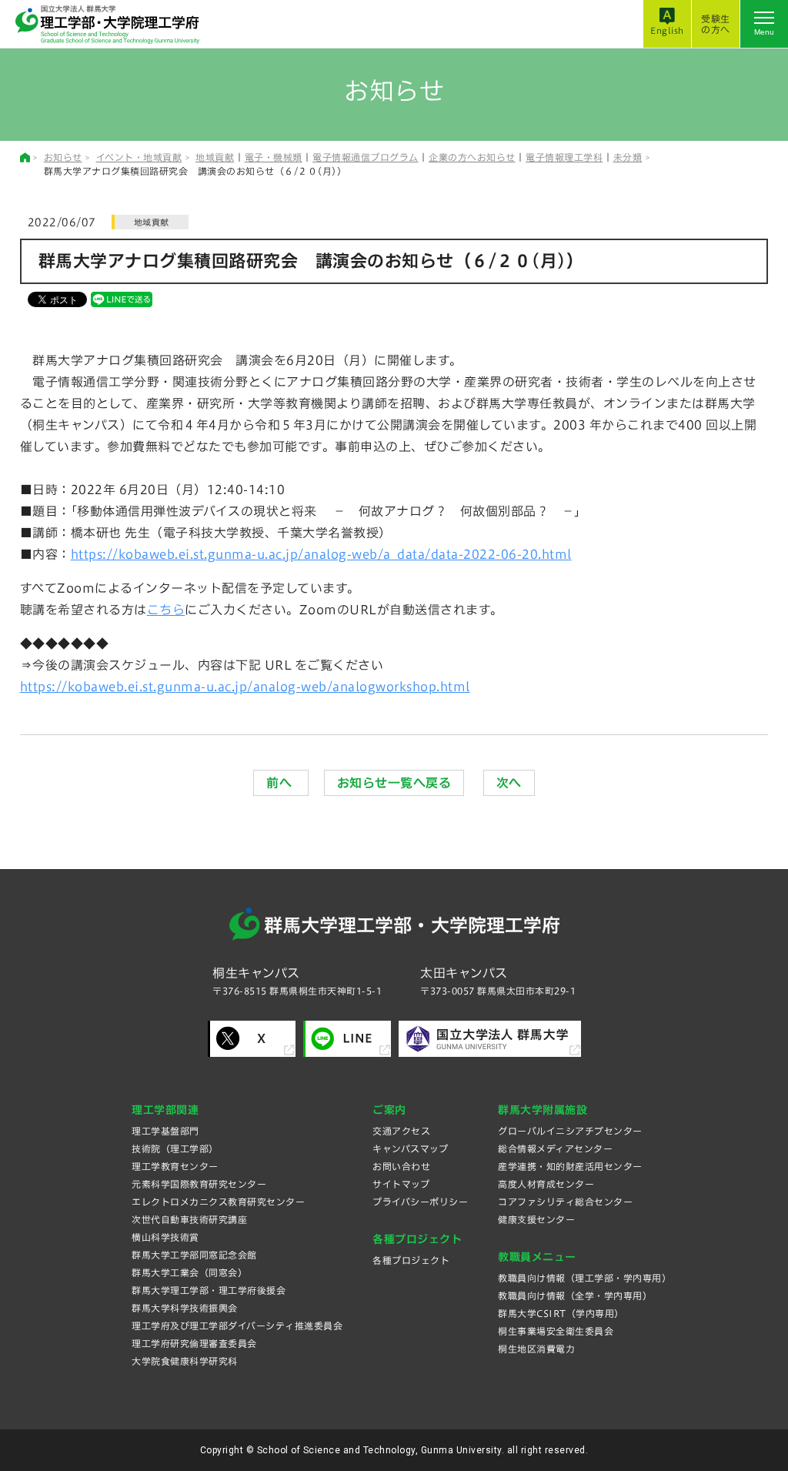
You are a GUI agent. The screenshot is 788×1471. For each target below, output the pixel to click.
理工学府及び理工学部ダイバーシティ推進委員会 (237, 1325)
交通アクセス (401, 1130)
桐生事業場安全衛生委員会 (555, 1331)
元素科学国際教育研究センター (199, 1184)
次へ (509, 783)
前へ (281, 783)
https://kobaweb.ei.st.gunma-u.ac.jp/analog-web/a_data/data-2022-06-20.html (321, 554)
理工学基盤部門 (165, 1130)
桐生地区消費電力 (536, 1348)
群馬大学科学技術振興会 (185, 1307)
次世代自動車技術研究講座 (189, 1219)
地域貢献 (214, 157)
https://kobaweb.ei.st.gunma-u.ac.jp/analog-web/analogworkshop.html (245, 686)
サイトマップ (400, 1184)
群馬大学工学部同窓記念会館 (194, 1254)
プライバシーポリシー (420, 1201)
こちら (166, 609)
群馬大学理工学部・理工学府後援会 (208, 1290)
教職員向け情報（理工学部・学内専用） (584, 1277)
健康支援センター (536, 1219)
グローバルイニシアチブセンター (570, 1130)
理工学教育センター (175, 1166)
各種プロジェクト (410, 1260)
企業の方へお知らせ (472, 157)
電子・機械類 (273, 157)
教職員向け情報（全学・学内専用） (575, 1295)
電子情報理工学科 (564, 157)
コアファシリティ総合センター (565, 1201)
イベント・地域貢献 (139, 157)
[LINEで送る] (121, 299)
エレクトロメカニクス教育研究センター (218, 1201)
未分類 (628, 157)
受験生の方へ (715, 24)
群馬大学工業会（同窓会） (189, 1272)
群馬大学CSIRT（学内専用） (561, 1313)
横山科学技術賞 (165, 1237)
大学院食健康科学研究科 (185, 1361)
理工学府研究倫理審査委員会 (194, 1343)
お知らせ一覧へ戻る (394, 783)
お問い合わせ (401, 1166)
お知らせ (63, 157)
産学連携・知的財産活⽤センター (570, 1166)
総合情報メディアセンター (555, 1148)
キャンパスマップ (410, 1148)
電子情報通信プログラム (365, 157)
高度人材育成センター (546, 1184)
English (667, 30)
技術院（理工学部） (175, 1148)
